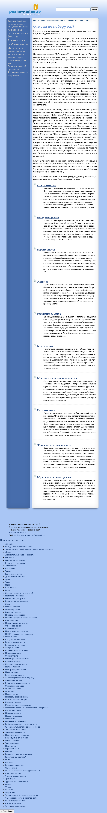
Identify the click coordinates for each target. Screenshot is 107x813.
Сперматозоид (46, 185)
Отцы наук (9, 691)
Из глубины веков (18, 42)
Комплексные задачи (16, 51)
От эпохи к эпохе (13, 688)
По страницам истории (15, 669)
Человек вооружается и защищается (21, 795)
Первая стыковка (13, 713)
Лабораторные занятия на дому (19, 677)
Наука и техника (16, 56)
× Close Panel (7, 811)
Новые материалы (13, 716)
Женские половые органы (54, 445)
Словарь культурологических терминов (22, 726)
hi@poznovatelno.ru (23, 535)
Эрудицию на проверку (15, 806)
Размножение (46, 410)
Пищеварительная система (17, 658)
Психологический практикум (17, 68)
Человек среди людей (15, 800)
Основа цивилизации (14, 686)
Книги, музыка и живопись (16, 601)
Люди (7, 604)
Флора (8, 787)
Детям (8, 552)
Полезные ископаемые (15, 721)
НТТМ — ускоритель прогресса (19, 634)
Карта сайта (38, 535)
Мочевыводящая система (16, 650)
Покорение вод (12, 694)
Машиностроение (13, 702)
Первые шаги (11, 636)
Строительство (12, 748)
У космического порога (15, 776)
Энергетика (10, 792)
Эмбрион (43, 281)
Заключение (10, 565)
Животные (13, 29)
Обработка (10, 718)
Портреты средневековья (16, 696)
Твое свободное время (15, 729)
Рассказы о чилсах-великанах (18, 754)
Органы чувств (11, 655)
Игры (7, 584)
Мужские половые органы (54, 477)
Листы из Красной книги (16, 664)
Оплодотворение (48, 217)
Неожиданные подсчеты (16, 623)
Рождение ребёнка (49, 313)
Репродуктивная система (16, 737)
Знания (8, 582)
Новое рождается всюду (16, 631)
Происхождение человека (17, 735)
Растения (13, 72)
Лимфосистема (12, 647)
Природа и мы (11, 672)
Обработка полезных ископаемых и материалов (27, 707)
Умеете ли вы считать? (15, 757)
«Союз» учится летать (15, 560)
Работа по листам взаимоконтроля (21, 724)
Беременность (46, 249)
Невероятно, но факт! (18, 532)
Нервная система (13, 653)
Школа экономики (13, 803)
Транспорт (10, 778)
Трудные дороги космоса (16, 781)
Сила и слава (11, 767)
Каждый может (12, 628)
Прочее (8, 751)
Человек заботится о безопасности (21, 797)
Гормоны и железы (13, 574)
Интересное (15, 48)
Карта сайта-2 (11, 587)
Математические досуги (16, 699)
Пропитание (10, 746)
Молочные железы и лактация (57, 378)
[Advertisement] (18, 119)
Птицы (8, 759)
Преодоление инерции (15, 614)
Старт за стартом (13, 773)
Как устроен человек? (15, 639)
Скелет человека (12, 740)
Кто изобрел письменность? (18, 683)
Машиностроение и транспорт (18, 705)
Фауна (8, 784)
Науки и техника (12, 606)
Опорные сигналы (13, 612)
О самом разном (12, 609)
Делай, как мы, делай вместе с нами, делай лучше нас (18, 24)
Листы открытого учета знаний (19, 593)
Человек (9, 789)
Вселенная (10, 568)
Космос (11, 54)
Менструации (46, 346)
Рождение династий (14, 765)
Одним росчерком (13, 625)
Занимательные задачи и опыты (19, 554)
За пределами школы (18, 31)
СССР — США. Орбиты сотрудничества (22, 770)
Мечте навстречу (13, 710)
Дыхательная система (15, 576)
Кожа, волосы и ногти (15, 642)
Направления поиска (14, 595)
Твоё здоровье (12, 743)
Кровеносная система (15, 645)
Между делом (11, 620)
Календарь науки (12, 661)
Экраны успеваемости (15, 732)
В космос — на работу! (15, 563)
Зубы (7, 579)
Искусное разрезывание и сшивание (21, 617)
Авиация (12, 21)
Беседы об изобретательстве (18, 546)
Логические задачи (13, 680)
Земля (8, 571)
